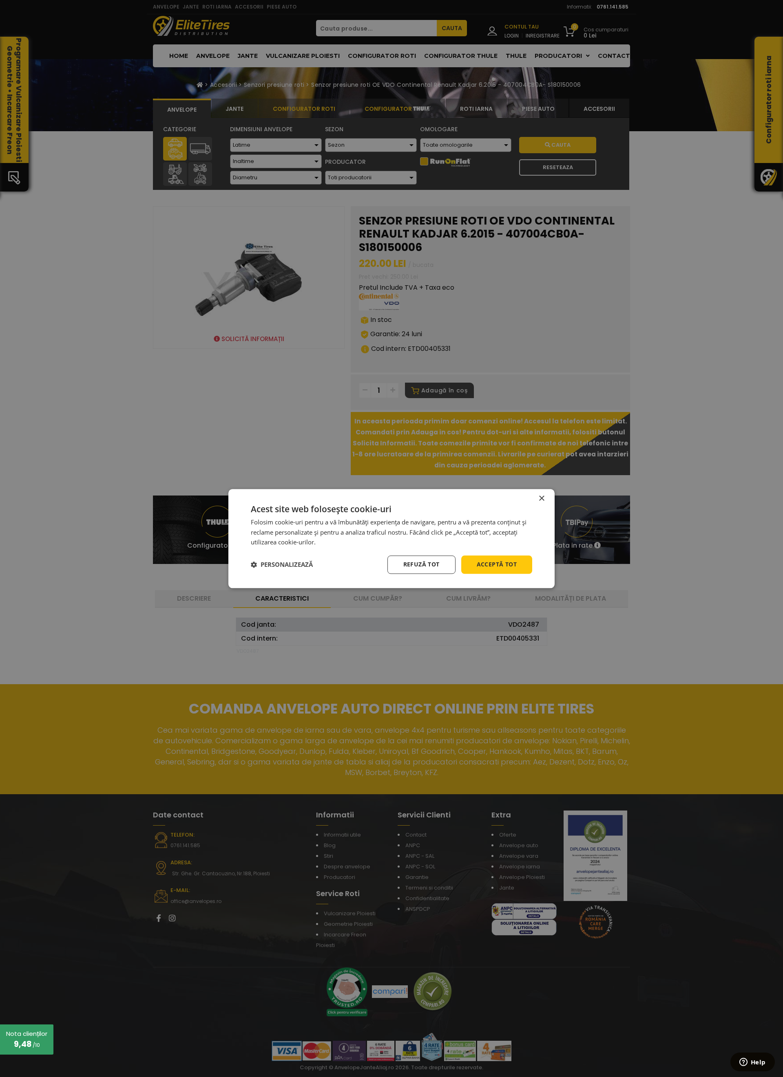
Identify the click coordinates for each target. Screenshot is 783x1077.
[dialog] (391, 538)
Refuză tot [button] (421, 564)
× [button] (541, 499)
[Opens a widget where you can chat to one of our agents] (752, 1063)
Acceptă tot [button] (497, 564)
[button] (282, 564)
